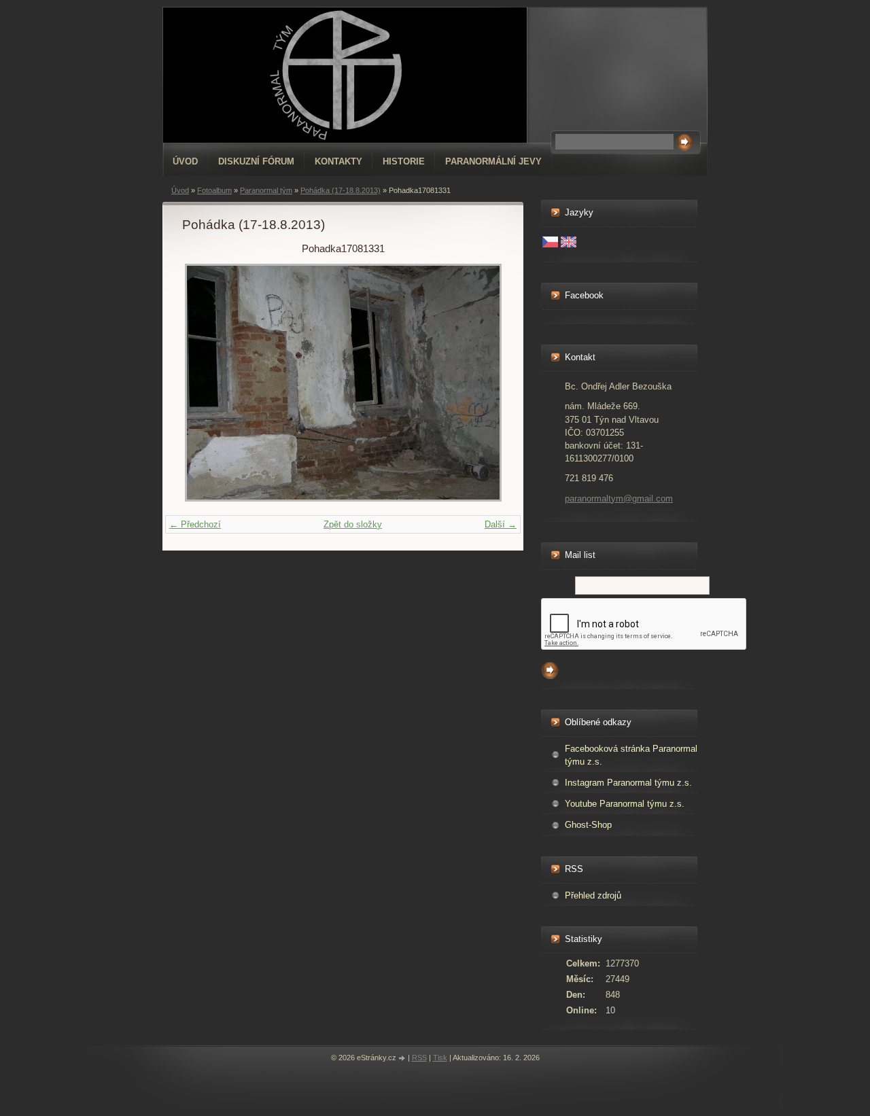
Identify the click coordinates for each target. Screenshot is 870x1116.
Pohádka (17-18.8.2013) (340, 190)
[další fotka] (481, 383)
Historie (404, 161)
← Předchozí (195, 524)
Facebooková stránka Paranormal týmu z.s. (631, 755)
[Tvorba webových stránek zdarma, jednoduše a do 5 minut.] (403, 1059)
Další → (501, 524)
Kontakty (338, 161)
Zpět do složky (353, 524)
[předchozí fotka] (204, 383)
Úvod (185, 161)
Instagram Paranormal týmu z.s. (628, 783)
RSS (419, 1057)
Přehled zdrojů (593, 895)
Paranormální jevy (493, 161)
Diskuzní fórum (256, 161)
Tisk (440, 1057)
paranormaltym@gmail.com (619, 498)
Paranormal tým (266, 190)
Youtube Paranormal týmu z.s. (624, 804)
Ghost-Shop (588, 825)
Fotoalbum (214, 190)
